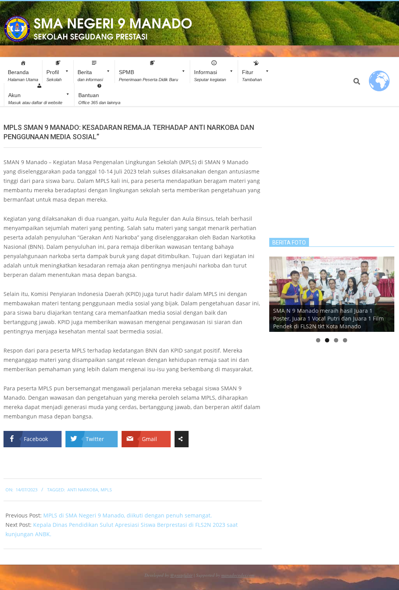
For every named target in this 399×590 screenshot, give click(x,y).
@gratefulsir (181, 575)
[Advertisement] (331, 171)
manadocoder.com (237, 575)
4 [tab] (345, 340)
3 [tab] (336, 340)
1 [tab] (318, 340)
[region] (331, 294)
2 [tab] (327, 340)
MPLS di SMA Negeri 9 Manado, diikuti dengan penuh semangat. (127, 515)
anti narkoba (82, 490)
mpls (106, 490)
